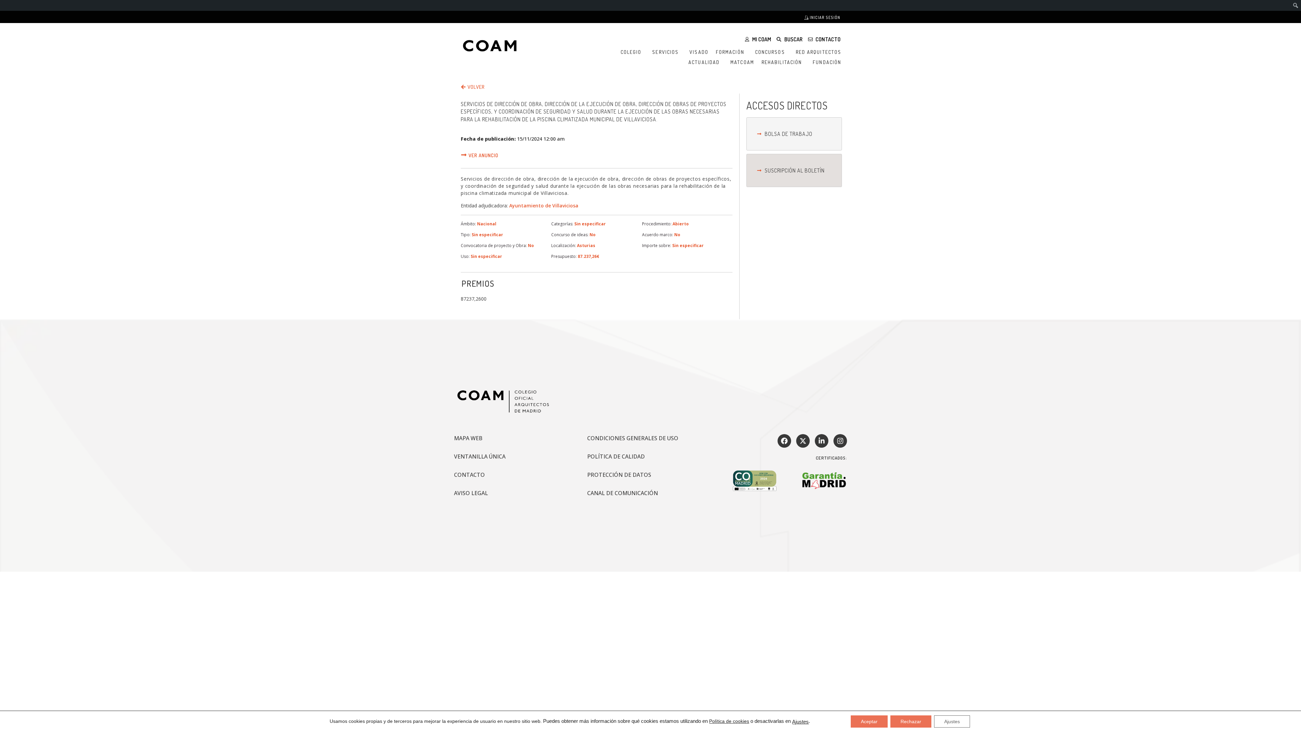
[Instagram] (840, 441)
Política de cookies (729, 721)
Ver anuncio (483, 155)
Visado (698, 52)
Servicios (665, 52)
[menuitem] (1295, 5)
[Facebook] (784, 441)
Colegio (631, 52)
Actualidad (704, 62)
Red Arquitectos (819, 52)
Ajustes (800, 722)
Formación (730, 52)
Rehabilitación (782, 62)
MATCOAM (742, 62)
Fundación (827, 62)
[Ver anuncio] (464, 155)
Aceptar (869, 721)
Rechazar (911, 721)
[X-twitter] (803, 441)
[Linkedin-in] (821, 441)
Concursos (770, 52)
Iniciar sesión (824, 17)
